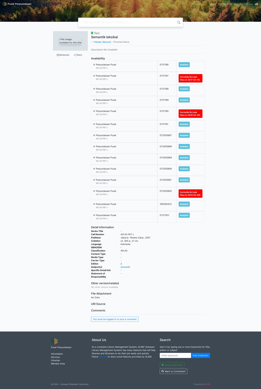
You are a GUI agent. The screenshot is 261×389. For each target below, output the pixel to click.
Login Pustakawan (243, 4)
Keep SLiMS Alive (174, 365)
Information (57, 353)
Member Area (225, 4)
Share (79, 55)
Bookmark (64, 55)
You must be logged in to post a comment (114, 319)
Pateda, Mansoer (102, 42)
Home (213, 4)
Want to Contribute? (175, 371)
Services (55, 357)
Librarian (55, 360)
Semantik (125, 267)
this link (103, 356)
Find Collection (200, 355)
